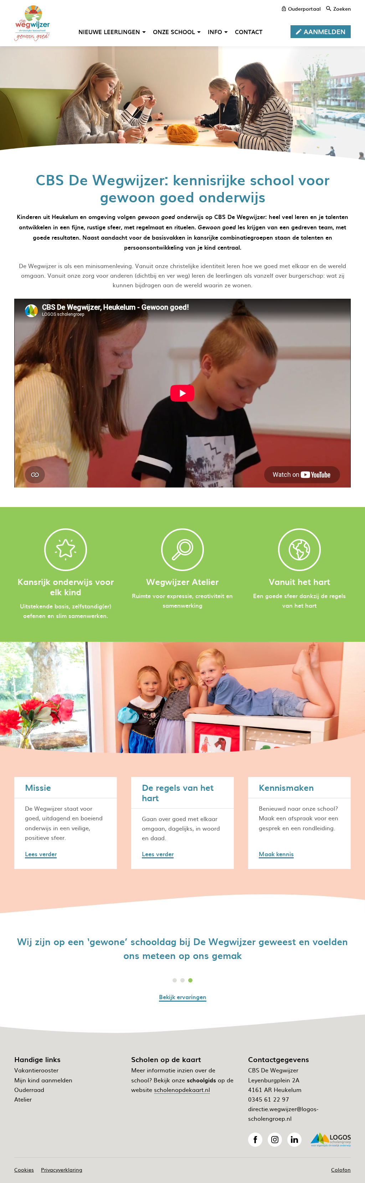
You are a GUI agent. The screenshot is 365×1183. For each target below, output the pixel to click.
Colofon (341, 1169)
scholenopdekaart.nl (182, 1089)
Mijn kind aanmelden (43, 1080)
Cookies (24, 1169)
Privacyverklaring (61, 1169)
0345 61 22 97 (268, 1099)
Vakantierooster (36, 1070)
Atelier (23, 1099)
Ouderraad (29, 1089)
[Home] (32, 23)
